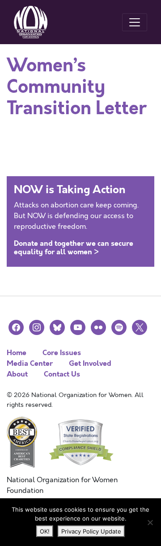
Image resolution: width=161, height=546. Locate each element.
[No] (149, 522)
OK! (45, 531)
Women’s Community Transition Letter (77, 87)
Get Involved (90, 363)
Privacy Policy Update (91, 531)
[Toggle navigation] (134, 22)
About (17, 374)
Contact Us (62, 374)
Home (16, 352)
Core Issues (61, 352)
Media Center (30, 363)
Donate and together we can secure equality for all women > (73, 247)
